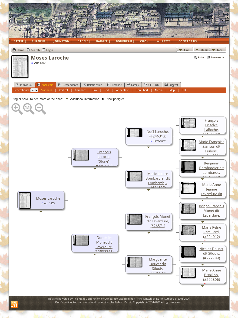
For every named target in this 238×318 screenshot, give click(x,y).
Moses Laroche (48, 198)
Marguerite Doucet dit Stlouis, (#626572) (158, 266)
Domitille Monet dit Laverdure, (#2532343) (104, 244)
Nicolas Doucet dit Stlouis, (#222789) (211, 253)
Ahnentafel (122, 90)
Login (49, 50)
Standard (46, 90)
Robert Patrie (123, 302)
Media (204, 49)
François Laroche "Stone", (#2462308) (104, 159)
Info (219, 49)
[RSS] (14, 304)
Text (106, 90)
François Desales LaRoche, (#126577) (211, 127)
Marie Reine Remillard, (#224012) (211, 232)
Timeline (117, 85)
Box (95, 90)
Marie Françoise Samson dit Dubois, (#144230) (211, 148)
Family (135, 85)
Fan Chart (142, 90)
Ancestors (47, 85)
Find (186, 49)
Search (35, 50)
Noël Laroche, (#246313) (158, 133)
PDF (184, 90)
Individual (26, 85)
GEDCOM (153, 85)
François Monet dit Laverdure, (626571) (157, 221)
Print (201, 57)
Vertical (63, 90)
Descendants (70, 85)
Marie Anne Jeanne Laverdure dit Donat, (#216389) (211, 193)
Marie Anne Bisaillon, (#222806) (211, 275)
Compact (80, 90)
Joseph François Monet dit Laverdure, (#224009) (211, 213)
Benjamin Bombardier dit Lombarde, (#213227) (211, 170)
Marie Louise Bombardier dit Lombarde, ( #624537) (157, 180)
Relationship (94, 85)
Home (20, 50)
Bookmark (217, 57)
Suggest (173, 85)
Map (172, 90)
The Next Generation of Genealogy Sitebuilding (103, 298)
